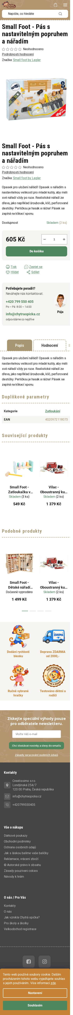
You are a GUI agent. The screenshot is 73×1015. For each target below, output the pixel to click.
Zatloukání (52, 411)
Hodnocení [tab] (49, 345)
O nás (8, 911)
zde (53, 983)
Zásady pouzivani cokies (21, 871)
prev (4, 579)
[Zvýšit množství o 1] (64, 239)
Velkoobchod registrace (20, 929)
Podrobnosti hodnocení (18, 172)
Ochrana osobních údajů (20, 847)
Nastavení (35, 993)
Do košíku (37, 251)
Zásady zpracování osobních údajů (36, 755)
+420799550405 (23, 805)
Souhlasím (35, 1005)
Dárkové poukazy (15, 835)
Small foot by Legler (27, 178)
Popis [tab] (19, 345)
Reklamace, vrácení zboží (21, 859)
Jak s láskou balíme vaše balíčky (26, 853)
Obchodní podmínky (17, 841)
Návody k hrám (14, 876)
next (69, 579)
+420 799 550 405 (19, 302)
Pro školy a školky (16, 923)
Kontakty (10, 906)
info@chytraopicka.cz (23, 314)
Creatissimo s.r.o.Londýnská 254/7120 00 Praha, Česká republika (33, 785)
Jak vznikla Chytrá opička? (22, 917)
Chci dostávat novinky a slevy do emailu (36, 745)
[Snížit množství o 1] (44, 239)
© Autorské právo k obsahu (22, 865)
